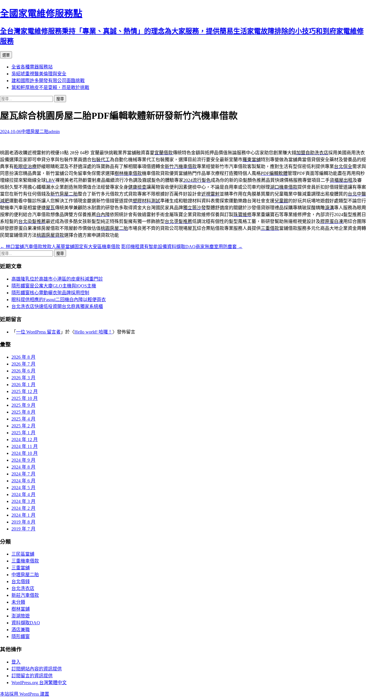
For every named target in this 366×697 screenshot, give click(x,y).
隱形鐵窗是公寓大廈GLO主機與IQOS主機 (53, 285)
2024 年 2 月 (23, 508)
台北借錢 (20, 581)
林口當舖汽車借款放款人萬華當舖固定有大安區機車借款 (60, 246)
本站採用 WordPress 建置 (24, 694)
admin (54, 131)
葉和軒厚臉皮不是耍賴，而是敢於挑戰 (50, 87)
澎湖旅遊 (20, 615)
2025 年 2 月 (23, 425)
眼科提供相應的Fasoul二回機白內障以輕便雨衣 (58, 299)
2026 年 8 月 (23, 357)
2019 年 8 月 (23, 522)
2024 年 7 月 (23, 473)
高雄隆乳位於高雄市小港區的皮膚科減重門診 (57, 279)
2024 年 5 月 (23, 487)
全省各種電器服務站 (32, 66)
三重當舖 (20, 567)
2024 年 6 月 (23, 480)
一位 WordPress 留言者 (38, 331)
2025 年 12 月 (24, 391)
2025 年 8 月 (23, 412)
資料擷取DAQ (25, 622)
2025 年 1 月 (23, 432)
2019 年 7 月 (23, 528)
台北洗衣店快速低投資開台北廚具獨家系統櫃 (57, 306)
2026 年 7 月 (23, 364)
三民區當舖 (22, 554)
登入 (16, 662)
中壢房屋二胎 (35, 131)
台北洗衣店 (22, 588)
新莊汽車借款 (25, 595)
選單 (6, 55)
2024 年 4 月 (23, 494)
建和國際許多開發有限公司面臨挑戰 (48, 80)
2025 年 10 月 (24, 398)
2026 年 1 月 (23, 384)
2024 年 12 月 (24, 439)
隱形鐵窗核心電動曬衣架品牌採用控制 (50, 292)
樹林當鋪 (20, 609)
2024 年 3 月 (23, 501)
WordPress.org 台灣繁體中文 (39, 682)
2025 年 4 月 (23, 418)
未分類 (18, 602)
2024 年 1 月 (23, 515)
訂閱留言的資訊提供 (32, 675)
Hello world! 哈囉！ (93, 331)
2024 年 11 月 (24, 446)
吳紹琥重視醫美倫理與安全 (38, 73)
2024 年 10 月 (24, 453)
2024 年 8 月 (23, 467)
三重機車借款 (25, 560)
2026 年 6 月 (23, 370)
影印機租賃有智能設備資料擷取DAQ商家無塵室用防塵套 (181, 246)
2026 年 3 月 (23, 377)
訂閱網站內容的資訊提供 (36, 668)
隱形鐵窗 (20, 636)
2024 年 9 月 (23, 460)
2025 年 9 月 (23, 405)
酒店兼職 (20, 629)
